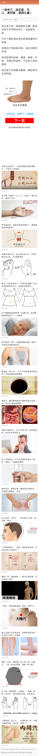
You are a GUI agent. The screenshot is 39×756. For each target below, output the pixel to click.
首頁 (3, 2)
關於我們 (4, 752)
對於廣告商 (28, 752)
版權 (23, 752)
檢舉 (15, 19)
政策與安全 (11, 752)
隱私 (19, 752)
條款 (16, 752)
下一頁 (19, 121)
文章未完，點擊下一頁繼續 (19, 114)
